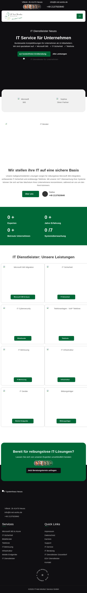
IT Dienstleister (26, 257)
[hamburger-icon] (80, 16)
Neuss (53, 31)
